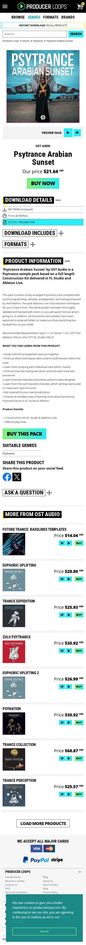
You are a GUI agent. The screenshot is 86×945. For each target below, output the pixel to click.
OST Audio (43, 146)
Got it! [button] (44, 931)
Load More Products (43, 823)
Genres (34, 17)
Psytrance (8, 453)
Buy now (43, 183)
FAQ (7, 888)
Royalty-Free (26, 222)
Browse (18, 17)
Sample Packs (13, 877)
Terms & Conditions (16, 892)
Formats (50, 17)
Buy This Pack (24, 433)
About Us (48, 881)
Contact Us (11, 884)
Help (45, 888)
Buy (79, 543)
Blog (45, 877)
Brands (68, 17)
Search (76, 34)
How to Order (50, 884)
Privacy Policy (50, 892)
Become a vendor (15, 881)
